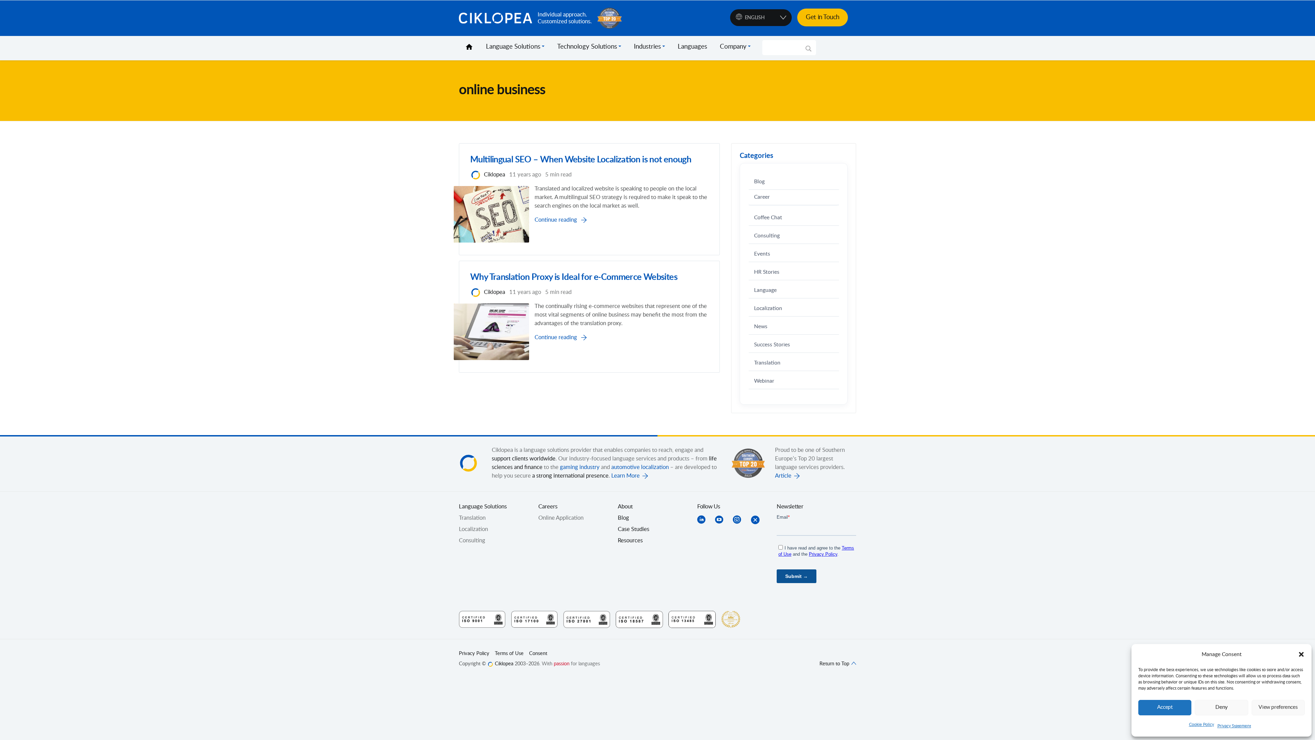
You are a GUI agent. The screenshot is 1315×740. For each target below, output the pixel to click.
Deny (1221, 707)
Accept (1165, 707)
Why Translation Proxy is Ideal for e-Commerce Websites (573, 277)
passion (561, 664)
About (625, 506)
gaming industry (580, 467)
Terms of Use (509, 653)
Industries (647, 47)
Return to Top (835, 664)
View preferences (1278, 707)
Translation (767, 363)
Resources (630, 540)
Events (762, 254)
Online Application (561, 518)
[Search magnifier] (808, 51)
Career (762, 197)
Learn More (625, 476)
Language (765, 290)
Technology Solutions (587, 47)
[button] (1301, 654)
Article (783, 476)
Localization (768, 308)
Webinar (764, 381)
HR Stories (766, 272)
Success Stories (772, 344)
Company (733, 47)
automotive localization (640, 467)
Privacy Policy (474, 653)
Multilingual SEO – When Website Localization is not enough (580, 160)
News (760, 326)
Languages (692, 47)
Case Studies (633, 529)
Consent (538, 653)
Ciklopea (495, 18)
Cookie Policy (1201, 725)
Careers (548, 506)
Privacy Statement (1234, 726)
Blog (759, 181)
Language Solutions (513, 47)
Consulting (767, 235)
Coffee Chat (768, 217)
